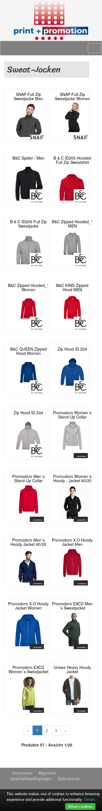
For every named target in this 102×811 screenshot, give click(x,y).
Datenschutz (69, 778)
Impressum (22, 773)
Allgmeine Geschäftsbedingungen (33, 775)
